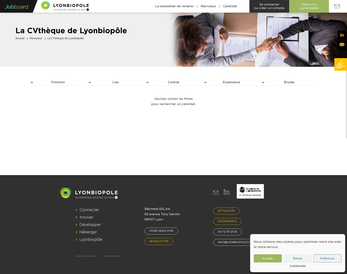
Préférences (327, 258)
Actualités (226, 211)
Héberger (88, 232)
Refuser (297, 258)
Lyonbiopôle (91, 240)
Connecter (89, 210)
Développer (90, 225)
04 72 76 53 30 (227, 232)
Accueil (19, 38)
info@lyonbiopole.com (235, 242)
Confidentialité (298, 266)
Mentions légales (86, 256)
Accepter (267, 258)
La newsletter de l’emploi (174, 6)
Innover (86, 217)
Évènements (227, 221)
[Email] (342, 44)
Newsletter (158, 241)
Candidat (230, 6)
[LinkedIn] (342, 35)
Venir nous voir (161, 231)
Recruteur (208, 6)
